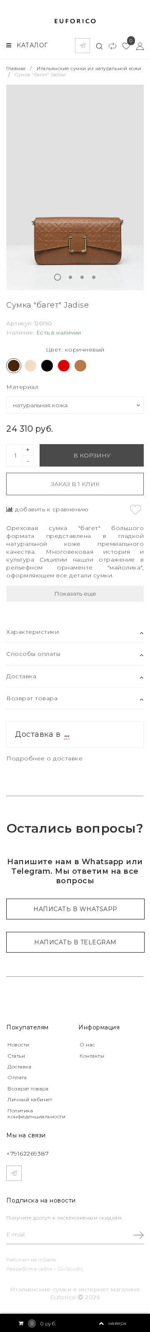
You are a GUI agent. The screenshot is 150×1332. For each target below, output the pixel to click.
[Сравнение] (109, 46)
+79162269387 (27, 1153)
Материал (22, 387)
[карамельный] (80, 365)
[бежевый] (30, 365)
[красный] (64, 365)
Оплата (17, 1077)
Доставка (19, 1066)
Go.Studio (70, 1269)
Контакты (92, 1056)
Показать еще (75, 593)
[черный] (47, 365)
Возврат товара (28, 1088)
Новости (19, 1044)
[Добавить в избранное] (135, 510)
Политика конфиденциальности (36, 1113)
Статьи (16, 1056)
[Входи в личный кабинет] (137, 46)
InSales (47, 1259)
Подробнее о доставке (44, 758)
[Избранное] (123, 46)
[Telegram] (82, 45)
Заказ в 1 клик (75, 484)
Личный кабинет (30, 1099)
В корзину (91, 455)
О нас (87, 1044)
